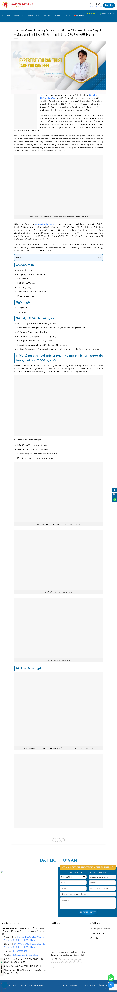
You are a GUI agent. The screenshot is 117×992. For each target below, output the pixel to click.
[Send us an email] (72, 961)
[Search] (114, 20)
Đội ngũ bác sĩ (33, 16)
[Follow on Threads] (68, 961)
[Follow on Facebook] (52, 961)
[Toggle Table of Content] (97, 258)
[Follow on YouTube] (52, 966)
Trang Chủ (6, 16)
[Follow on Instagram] (56, 961)
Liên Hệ (67, 16)
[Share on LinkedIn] (63, 840)
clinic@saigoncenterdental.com (24, 955)
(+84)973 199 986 (96, 6)
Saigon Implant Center (46, 224)
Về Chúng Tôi (18, 16)
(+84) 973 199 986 (19, 951)
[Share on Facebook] (54, 840)
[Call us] (76, 961)
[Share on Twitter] (59, 840)
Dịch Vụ (47, 16)
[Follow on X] (64, 961)
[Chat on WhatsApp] (111, 977)
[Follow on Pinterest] (80, 961)
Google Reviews (108, 13)
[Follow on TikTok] (60, 961)
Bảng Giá (58, 16)
